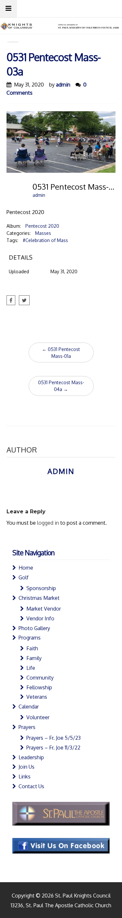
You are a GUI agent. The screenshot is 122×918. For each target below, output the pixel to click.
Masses (43, 233)
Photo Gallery (34, 628)
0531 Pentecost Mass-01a (61, 352)
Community (40, 677)
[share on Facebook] (11, 300)
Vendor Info (40, 618)
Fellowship (39, 687)
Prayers (27, 727)
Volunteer (37, 717)
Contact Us (31, 786)
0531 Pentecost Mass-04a (61, 386)
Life (30, 668)
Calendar (29, 706)
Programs (30, 637)
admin (63, 84)
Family (34, 658)
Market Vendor (43, 608)
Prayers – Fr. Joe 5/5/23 (53, 738)
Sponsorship (41, 588)
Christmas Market (39, 598)
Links (25, 776)
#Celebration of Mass (45, 240)
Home (26, 567)
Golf (24, 577)
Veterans (36, 697)
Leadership (31, 757)
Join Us (26, 766)
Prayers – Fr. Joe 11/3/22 (53, 747)
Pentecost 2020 (42, 226)
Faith (32, 648)
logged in (48, 523)
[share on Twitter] (24, 300)
